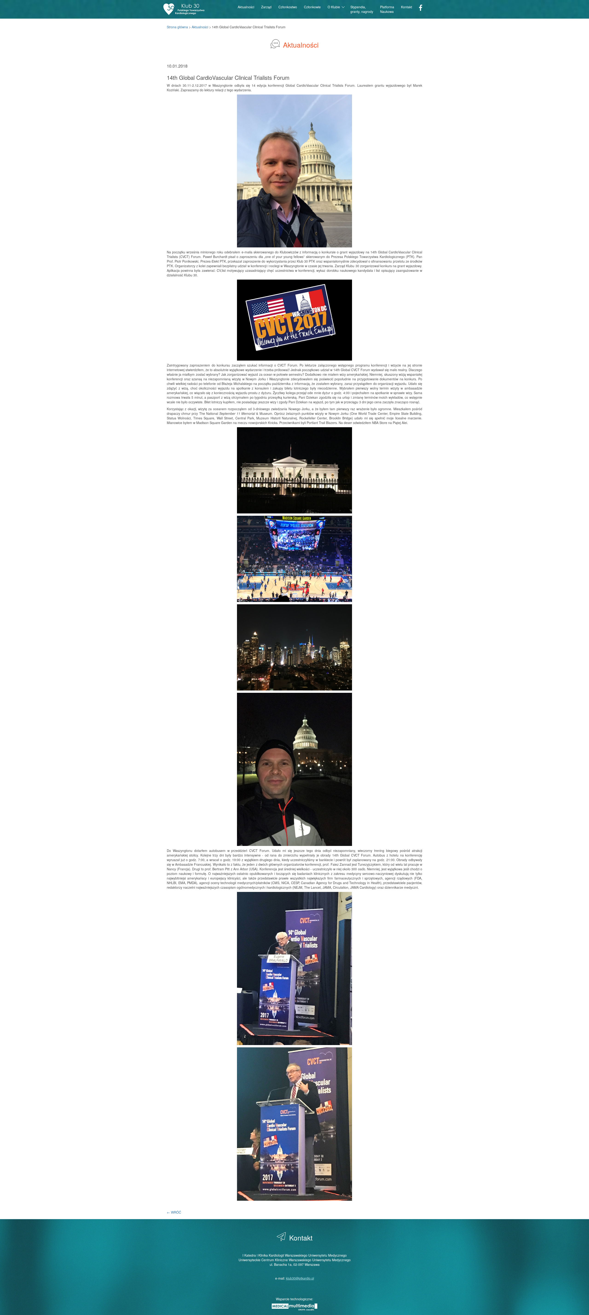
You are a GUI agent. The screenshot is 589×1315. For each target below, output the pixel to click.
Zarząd (266, 7)
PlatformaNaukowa (387, 9)
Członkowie (312, 7)
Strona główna (177, 27)
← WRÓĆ (174, 1212)
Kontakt (406, 7)
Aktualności (246, 7)
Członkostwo (287, 7)
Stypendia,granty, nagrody (361, 9)
